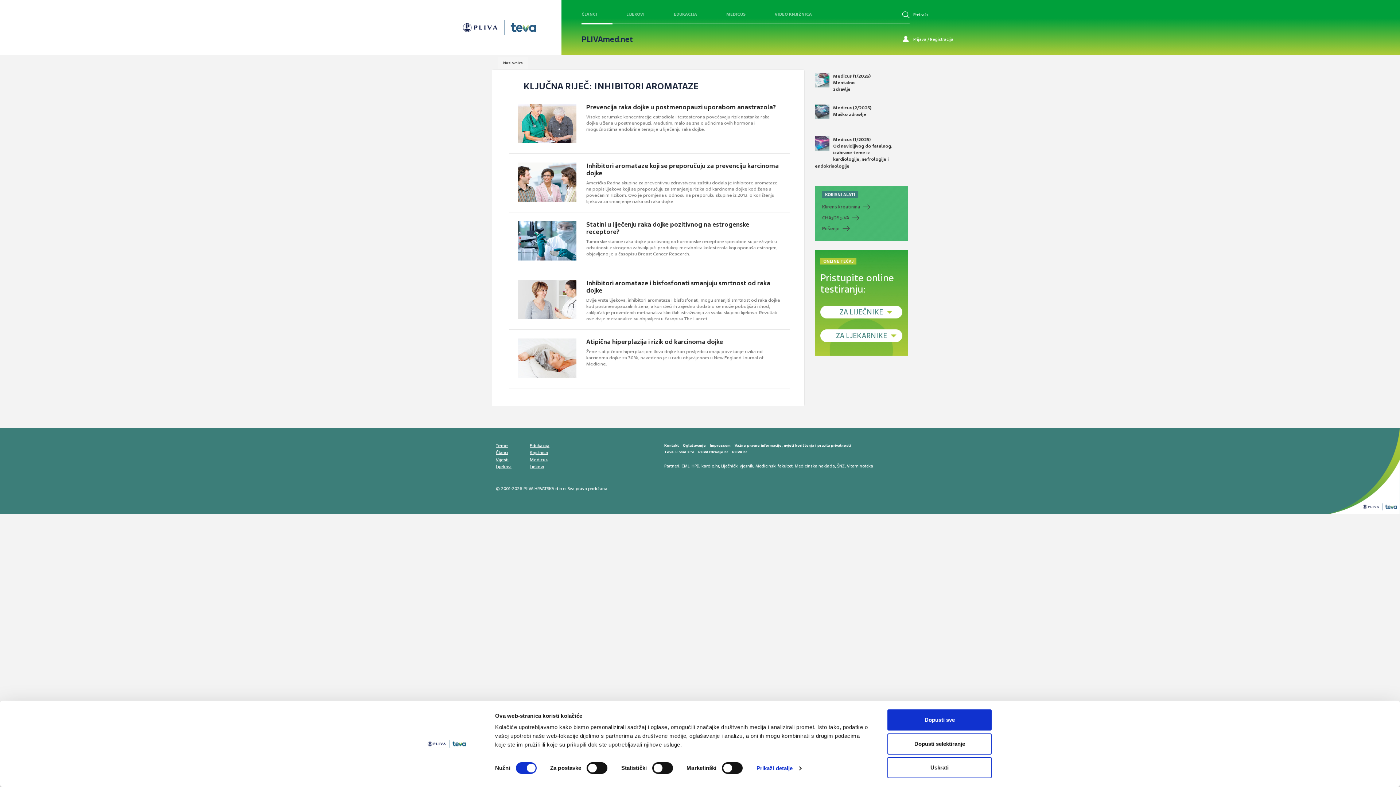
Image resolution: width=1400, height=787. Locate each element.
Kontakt (671, 445)
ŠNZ (841, 466)
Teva (668, 452)
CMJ (685, 466)
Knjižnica (539, 452)
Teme (502, 446)
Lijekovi (635, 14)
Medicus (736, 14)
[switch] (597, 768)
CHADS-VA (835, 218)
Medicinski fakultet (774, 466)
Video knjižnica (793, 14)
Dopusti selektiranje (939, 744)
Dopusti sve (940, 720)
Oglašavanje (694, 445)
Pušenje (831, 229)
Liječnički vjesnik (737, 466)
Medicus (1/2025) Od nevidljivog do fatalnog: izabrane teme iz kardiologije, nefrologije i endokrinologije (853, 153)
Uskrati (939, 767)
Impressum (720, 445)
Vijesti (502, 460)
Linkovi (537, 467)
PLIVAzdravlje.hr (713, 452)
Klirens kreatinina (841, 207)
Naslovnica (513, 62)
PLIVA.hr (739, 452)
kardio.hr (710, 466)
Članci (589, 14)
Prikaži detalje (775, 768)
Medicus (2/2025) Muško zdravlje (852, 111)
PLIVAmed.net (607, 39)
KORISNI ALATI (840, 194)
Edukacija (685, 14)
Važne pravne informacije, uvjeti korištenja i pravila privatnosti (793, 445)
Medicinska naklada (815, 466)
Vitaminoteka (860, 466)
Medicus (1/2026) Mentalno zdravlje (852, 82)
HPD (695, 466)
